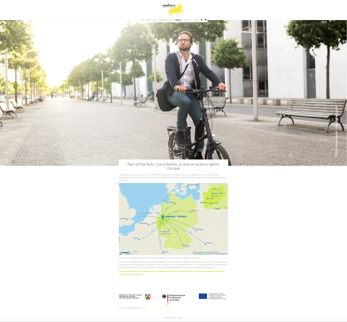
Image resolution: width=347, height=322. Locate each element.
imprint (167, 318)
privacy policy (177, 318)
